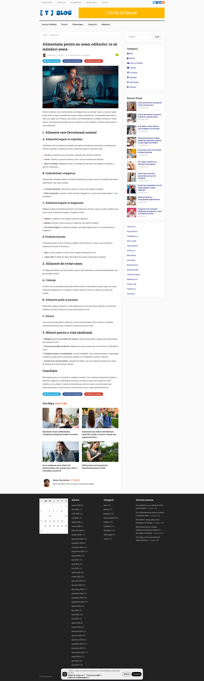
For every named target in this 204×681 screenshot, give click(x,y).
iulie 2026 (75, 509)
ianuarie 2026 (77, 535)
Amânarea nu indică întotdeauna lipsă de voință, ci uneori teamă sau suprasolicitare (99, 434)
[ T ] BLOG (59, 55)
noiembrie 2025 (77, 543)
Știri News (131, 260)
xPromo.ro (131, 250)
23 (66, 521)
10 (41, 516)
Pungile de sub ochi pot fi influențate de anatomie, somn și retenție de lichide (150, 211)
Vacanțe (132, 87)
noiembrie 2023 (77, 644)
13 (54, 516)
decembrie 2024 (78, 589)
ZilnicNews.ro (132, 236)
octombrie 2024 (77, 598)
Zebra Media (132, 246)
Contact (105, 2)
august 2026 (76, 505)
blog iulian (48, 676)
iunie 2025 (75, 564)
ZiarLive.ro (131, 227)
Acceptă (136, 674)
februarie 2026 (77, 530)
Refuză (126, 674)
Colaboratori (75, 2)
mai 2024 (75, 619)
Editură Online (132, 270)
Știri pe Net (131, 241)
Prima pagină (47, 2)
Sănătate (106, 24)
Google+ (94, 61)
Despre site (61, 2)
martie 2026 (76, 526)
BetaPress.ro (132, 279)
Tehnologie (77, 24)
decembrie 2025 (78, 539)
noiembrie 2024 (77, 593)
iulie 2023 (75, 661)
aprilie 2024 (76, 623)
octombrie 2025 (77, 547)
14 (58, 516)
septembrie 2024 (78, 602)
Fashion (132, 68)
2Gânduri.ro (131, 289)
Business (107, 514)
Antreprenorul (132, 265)
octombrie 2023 (77, 648)
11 (45, 516)
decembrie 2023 (78, 640)
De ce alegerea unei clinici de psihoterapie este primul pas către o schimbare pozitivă (60, 468)
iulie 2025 (75, 560)
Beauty (132, 58)
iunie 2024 (75, 614)
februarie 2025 (77, 581)
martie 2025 (76, 577)
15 (62, 516)
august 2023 (76, 657)
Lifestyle (92, 24)
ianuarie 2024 (77, 635)
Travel (64, 24)
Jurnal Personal (133, 274)
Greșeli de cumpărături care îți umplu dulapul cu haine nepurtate (150, 187)
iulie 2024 (75, 610)
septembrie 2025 (78, 551)
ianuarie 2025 (77, 585)
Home (44, 35)
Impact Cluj (131, 284)
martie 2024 (76, 627)
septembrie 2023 (78, 652)
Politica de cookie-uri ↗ (76, 675)
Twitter (53, 61)
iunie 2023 (75, 665)
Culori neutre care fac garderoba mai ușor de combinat (147, 176)
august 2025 (76, 556)
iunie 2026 (75, 514)
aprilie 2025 (76, 572)
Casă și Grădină (49, 24)
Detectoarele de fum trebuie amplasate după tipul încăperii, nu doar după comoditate (150, 140)
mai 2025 (75, 568)
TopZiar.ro (131, 294)
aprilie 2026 (76, 522)
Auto (131, 53)
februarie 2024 (77, 631)
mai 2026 (75, 518)
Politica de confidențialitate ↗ (79, 677)
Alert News (131, 255)
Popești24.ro (132, 231)
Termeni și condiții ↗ (94, 675)
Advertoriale (91, 2)
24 (41, 526)
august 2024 (76, 606)
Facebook (73, 61)
